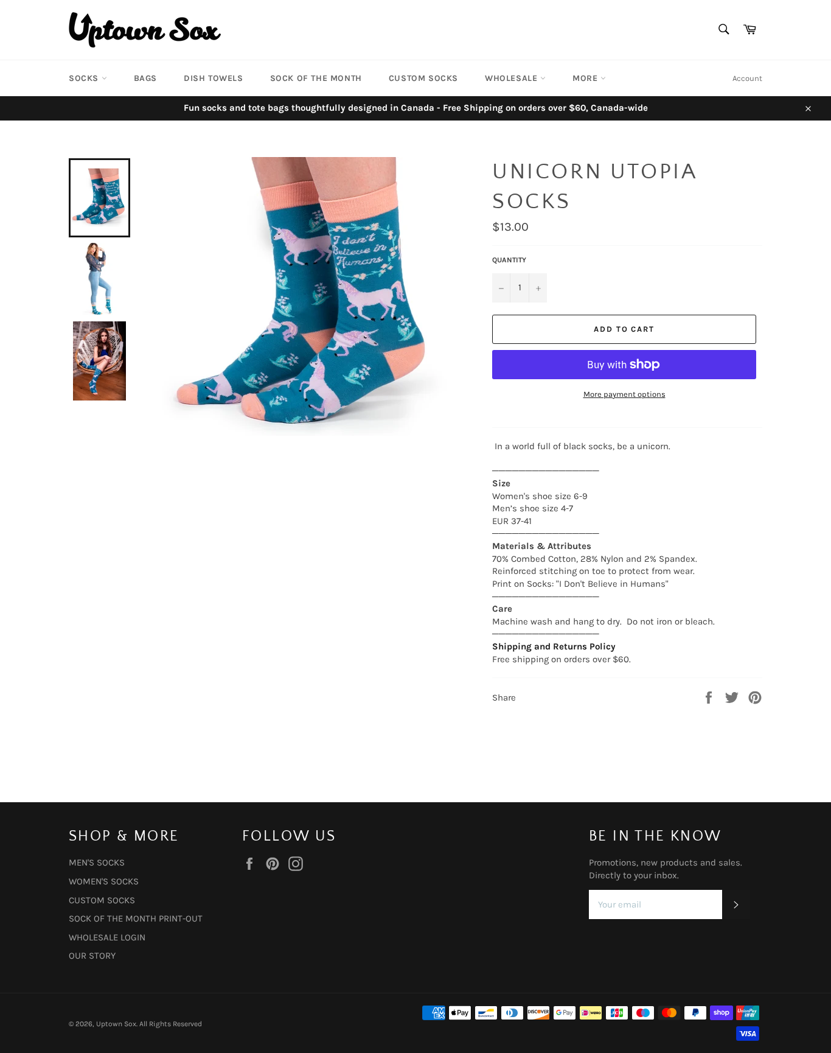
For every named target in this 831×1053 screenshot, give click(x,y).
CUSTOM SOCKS (423, 78)
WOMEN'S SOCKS (104, 881)
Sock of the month (316, 78)
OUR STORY (92, 955)
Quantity (509, 260)
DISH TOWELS (213, 78)
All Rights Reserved (170, 1024)
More (586, 78)
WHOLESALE (512, 78)
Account (747, 78)
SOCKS (85, 78)
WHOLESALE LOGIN (107, 937)
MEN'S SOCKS (97, 862)
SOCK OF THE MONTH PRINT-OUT (136, 918)
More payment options (624, 394)
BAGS (145, 78)
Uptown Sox (116, 1024)
